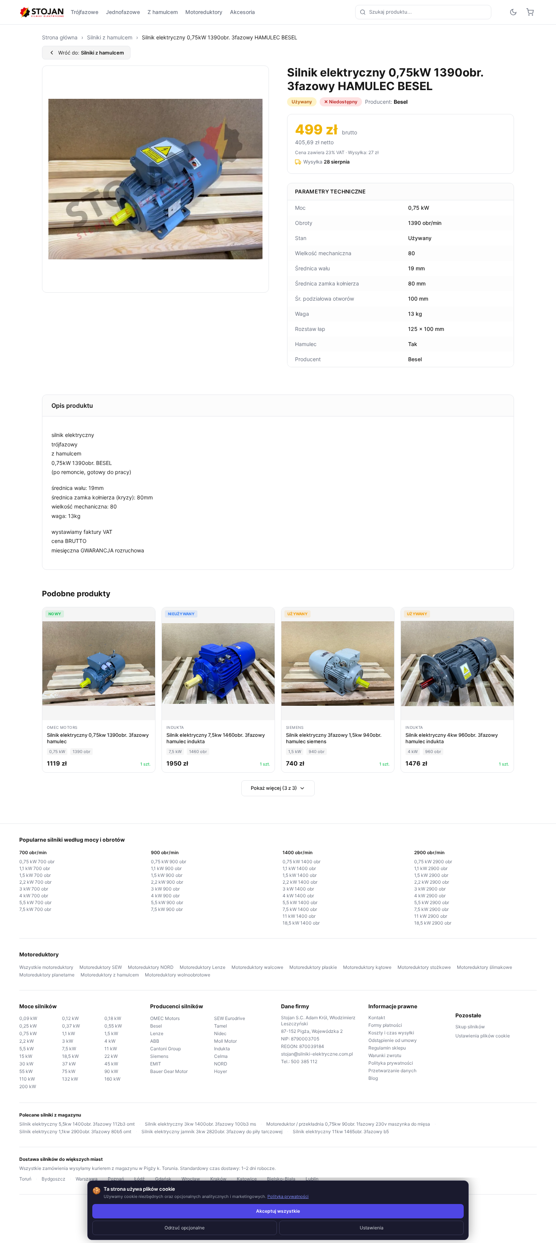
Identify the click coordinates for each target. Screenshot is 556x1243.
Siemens (159, 1056)
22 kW (111, 1056)
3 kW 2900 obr (430, 889)
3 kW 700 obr (33, 889)
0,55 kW (113, 1026)
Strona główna (60, 37)
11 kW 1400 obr (299, 916)
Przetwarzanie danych (392, 1070)
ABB (154, 1041)
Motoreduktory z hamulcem (110, 975)
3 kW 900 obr (165, 889)
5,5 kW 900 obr (167, 902)
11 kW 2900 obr (430, 916)
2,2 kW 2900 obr (431, 882)
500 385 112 (304, 1061)
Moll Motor (225, 1041)
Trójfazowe (84, 12)
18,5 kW (70, 1056)
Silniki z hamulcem (109, 37)
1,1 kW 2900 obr (430, 868)
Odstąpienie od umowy (392, 1040)
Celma (221, 1056)
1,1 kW (68, 1033)
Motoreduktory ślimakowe (484, 967)
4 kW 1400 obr (298, 895)
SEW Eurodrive (229, 1018)
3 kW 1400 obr (298, 889)
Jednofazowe (123, 12)
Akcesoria (242, 12)
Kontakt (376, 1017)
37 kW (69, 1064)
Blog (373, 1078)
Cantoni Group (165, 1048)
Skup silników (470, 1026)
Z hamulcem (163, 12)
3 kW (67, 1041)
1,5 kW (111, 1033)
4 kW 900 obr (165, 895)
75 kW (68, 1071)
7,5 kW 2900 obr (431, 909)
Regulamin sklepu (387, 1048)
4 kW (109, 1041)
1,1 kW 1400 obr (299, 868)
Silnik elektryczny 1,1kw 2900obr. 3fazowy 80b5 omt (75, 1131)
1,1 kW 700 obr (34, 868)
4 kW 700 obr (33, 895)
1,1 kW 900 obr (166, 868)
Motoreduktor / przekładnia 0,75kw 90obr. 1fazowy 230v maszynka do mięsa (348, 1124)
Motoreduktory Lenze (202, 967)
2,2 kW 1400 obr (300, 882)
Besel (156, 1026)
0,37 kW (71, 1026)
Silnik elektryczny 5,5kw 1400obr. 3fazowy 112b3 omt (77, 1124)
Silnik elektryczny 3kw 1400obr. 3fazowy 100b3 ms (200, 1124)
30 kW (26, 1064)
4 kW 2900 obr (430, 895)
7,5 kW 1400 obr (300, 909)
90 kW (111, 1071)
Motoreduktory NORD (151, 967)
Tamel (220, 1026)
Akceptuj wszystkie (278, 1211)
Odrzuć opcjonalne (185, 1228)
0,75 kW (28, 1033)
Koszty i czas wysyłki (391, 1033)
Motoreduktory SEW (100, 967)
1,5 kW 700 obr (35, 875)
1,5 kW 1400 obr (300, 875)
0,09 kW (28, 1018)
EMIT (155, 1064)
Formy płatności (385, 1025)
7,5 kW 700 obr (35, 909)
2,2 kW (26, 1041)
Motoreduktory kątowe (367, 967)
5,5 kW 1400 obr (300, 902)
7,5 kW (69, 1048)
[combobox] (423, 12)
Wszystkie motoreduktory (46, 967)
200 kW (27, 1086)
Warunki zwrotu (384, 1055)
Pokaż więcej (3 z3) (274, 788)
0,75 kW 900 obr (168, 861)
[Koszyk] (530, 12)
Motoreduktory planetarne (47, 975)
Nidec (220, 1033)
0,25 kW (28, 1026)
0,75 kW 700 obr (36, 861)
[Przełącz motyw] (513, 12)
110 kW (27, 1079)
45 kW (111, 1064)
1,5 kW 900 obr (166, 875)
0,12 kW (70, 1018)
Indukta (222, 1048)
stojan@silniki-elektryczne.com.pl (317, 1054)
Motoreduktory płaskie (313, 967)
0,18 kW (112, 1018)
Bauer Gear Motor (169, 1071)
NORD (220, 1064)
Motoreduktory (203, 12)
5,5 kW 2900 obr (431, 902)
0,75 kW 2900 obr (433, 861)
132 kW (70, 1079)
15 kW (25, 1056)
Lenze (156, 1033)
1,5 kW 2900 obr (431, 875)
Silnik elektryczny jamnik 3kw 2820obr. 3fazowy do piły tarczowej (212, 1131)
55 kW (26, 1071)
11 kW (110, 1048)
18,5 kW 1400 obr (301, 923)
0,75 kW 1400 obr (301, 861)
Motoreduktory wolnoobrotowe (177, 975)
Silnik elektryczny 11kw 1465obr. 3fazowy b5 (341, 1131)
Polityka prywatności (390, 1063)
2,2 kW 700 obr (35, 882)
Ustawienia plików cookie (482, 1036)
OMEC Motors (165, 1018)
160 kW (112, 1079)
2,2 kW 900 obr (167, 882)
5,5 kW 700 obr (35, 902)
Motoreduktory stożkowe (424, 967)
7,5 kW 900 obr (167, 909)
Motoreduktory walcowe (257, 967)
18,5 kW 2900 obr (432, 923)
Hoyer (220, 1071)
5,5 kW (26, 1048)
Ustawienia (372, 1228)
